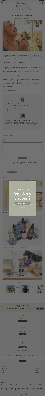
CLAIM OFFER (22, 203)
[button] (22, 207)
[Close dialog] (34, 181)
